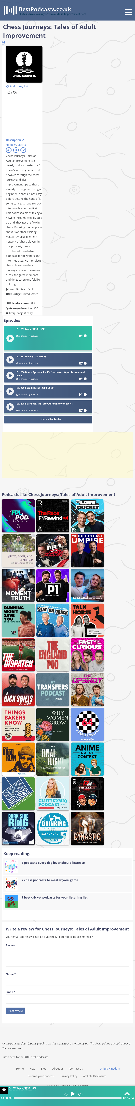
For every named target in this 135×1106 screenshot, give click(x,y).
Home (20, 1068)
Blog (43, 1068)
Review (10, 945)
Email (10, 992)
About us (58, 1068)
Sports (22, 145)
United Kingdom (110, 1068)
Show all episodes (51, 419)
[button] (129, 8)
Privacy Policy (68, 1076)
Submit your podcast (41, 1076)
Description (14, 140)
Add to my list (19, 86)
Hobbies (11, 145)
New (32, 1068)
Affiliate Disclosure (94, 1076)
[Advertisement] (32, 115)
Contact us (76, 1068)
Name (11, 974)
